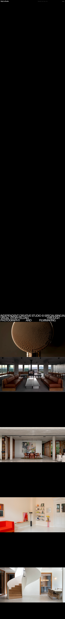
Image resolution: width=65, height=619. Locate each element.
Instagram (63, 1)
